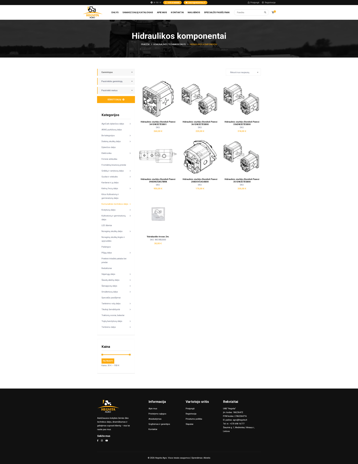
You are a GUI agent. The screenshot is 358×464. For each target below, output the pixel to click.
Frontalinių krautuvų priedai (114, 165)
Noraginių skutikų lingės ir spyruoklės (113, 239)
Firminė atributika (109, 159)
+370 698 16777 (237, 423)
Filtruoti (108, 361)
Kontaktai (177, 12)
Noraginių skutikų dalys (112, 231)
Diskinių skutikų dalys (111, 141)
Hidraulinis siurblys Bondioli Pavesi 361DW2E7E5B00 (200, 123)
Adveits (206, 458)
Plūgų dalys (107, 252)
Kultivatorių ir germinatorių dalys (114, 217)
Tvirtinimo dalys (109, 327)
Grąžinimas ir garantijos (159, 424)
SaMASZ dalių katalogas (138, 12)
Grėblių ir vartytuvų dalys (113, 171)
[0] (273, 12)
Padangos (106, 247)
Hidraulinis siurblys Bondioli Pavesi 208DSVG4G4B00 (200, 180)
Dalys (115, 12)
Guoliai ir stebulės (110, 176)
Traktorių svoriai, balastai (113, 315)
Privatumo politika (194, 419)
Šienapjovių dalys (109, 286)
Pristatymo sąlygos (157, 413)
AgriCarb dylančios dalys (113, 124)
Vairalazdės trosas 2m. (158, 236)
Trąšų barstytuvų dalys (112, 321)
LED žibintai (107, 225)
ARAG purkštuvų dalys (112, 129)
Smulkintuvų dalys (110, 292)
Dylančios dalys (109, 147)
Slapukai (189, 424)
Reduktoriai (107, 268)
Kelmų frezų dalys (110, 188)
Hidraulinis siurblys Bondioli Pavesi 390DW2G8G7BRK (158, 180)
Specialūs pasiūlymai (216, 12)
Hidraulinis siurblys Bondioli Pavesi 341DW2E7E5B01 (158, 123)
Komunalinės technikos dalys (170, 44)
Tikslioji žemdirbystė (111, 309)
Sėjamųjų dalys (108, 274)
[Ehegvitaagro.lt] (93, 12)
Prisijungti (254, 2)
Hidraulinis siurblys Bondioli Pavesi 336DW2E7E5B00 (242, 123)
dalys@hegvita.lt (196, 3)
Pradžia (145, 44)
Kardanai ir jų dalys (110, 182)
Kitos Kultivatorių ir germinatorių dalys (110, 196)
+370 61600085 (173, 3)
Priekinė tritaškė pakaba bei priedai (114, 260)
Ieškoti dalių (114, 99)
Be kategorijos (108, 135)
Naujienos (194, 12)
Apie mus (162, 12)
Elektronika (106, 153)
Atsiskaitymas (155, 419)
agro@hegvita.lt (240, 420)
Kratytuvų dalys (109, 210)
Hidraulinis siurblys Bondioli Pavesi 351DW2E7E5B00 (242, 180)
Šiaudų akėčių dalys (110, 280)
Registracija (270, 2)
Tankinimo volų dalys (111, 303)
